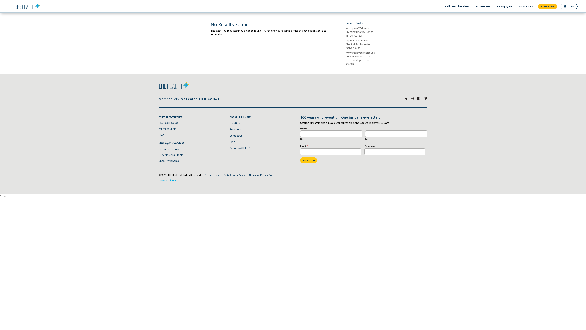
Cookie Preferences (169, 180)
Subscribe (309, 160)
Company (369, 146)
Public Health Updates (457, 6)
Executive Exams (169, 149)
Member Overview (171, 117)
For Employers (504, 6)
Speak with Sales (169, 161)
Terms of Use (212, 174)
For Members (483, 6)
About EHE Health (240, 117)
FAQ (161, 134)
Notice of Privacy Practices (264, 174)
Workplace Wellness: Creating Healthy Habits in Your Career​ (359, 32)
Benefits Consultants (171, 155)
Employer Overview (171, 143)
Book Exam (547, 6)
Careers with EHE (240, 148)
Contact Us (236, 135)
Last (367, 139)
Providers (235, 129)
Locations (235, 123)
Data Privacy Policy (234, 174)
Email (304, 146)
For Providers (526, 6)
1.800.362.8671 (208, 99)
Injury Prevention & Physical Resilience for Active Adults (358, 44)
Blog (232, 142)
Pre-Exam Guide (168, 123)
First (302, 139)
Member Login (167, 128)
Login (571, 6)
